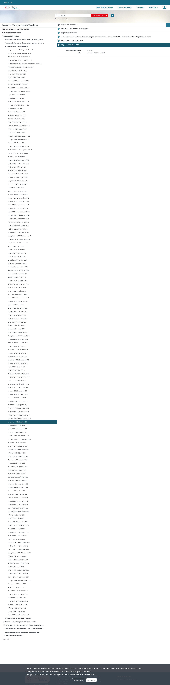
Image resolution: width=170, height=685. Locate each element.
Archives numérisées (125, 7)
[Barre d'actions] (168, 25)
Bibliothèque (153, 7)
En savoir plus (78, 680)
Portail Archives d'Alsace (104, 7)
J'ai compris (91, 680)
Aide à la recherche (62, 19)
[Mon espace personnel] (164, 7)
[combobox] (99, 15)
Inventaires (140, 7)
